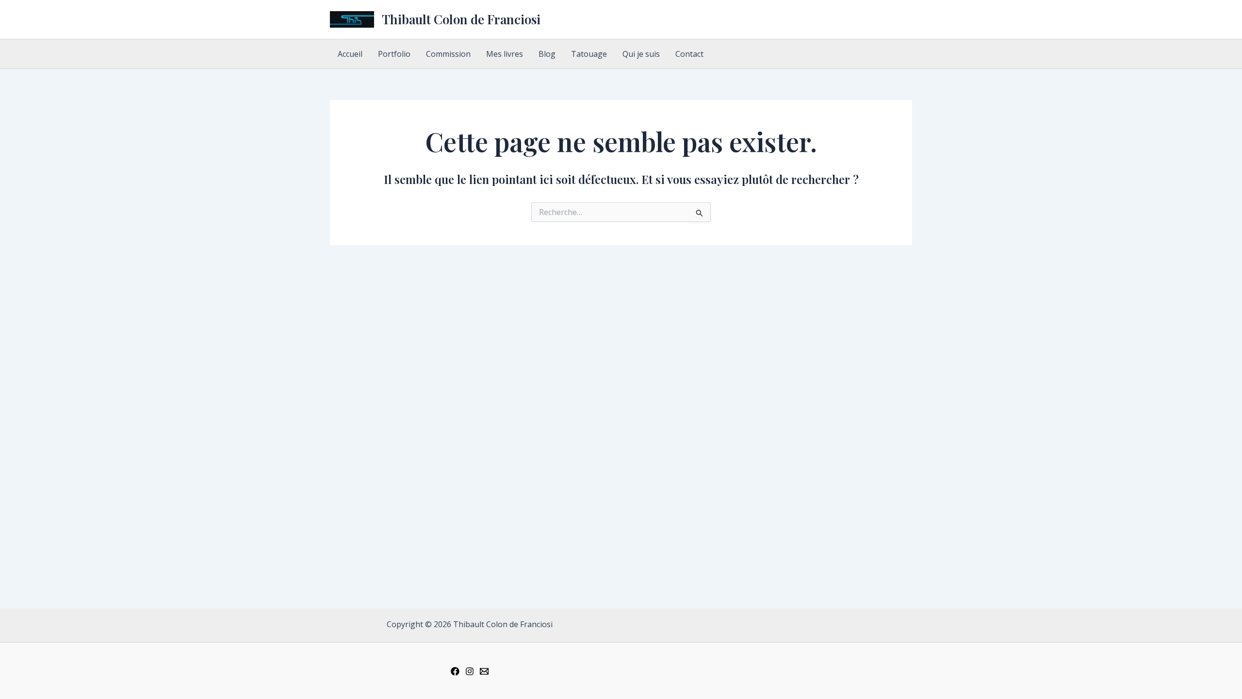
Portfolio (394, 54)
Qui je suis (641, 54)
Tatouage (589, 54)
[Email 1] (484, 671)
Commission (448, 54)
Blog (547, 54)
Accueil (350, 54)
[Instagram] (469, 671)
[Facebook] (455, 671)
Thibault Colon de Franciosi (461, 19)
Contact (689, 54)
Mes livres (504, 54)
